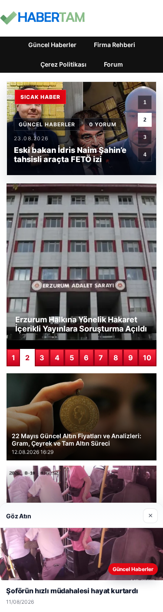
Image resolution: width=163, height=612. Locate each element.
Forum (113, 64)
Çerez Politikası (63, 64)
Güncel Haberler (52, 44)
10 (147, 357)
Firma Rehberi (114, 44)
